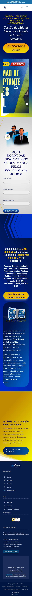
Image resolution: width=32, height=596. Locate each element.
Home (9, 477)
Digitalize (9, 575)
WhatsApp (8, 200)
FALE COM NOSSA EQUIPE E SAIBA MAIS (16, 295)
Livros (9, 487)
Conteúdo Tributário (13, 509)
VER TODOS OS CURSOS (13, 451)
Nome (7, 178)
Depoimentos (11, 490)
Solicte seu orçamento (11, 551)
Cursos (9, 484)
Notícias (9, 502)
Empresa (10, 480)
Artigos (9, 506)
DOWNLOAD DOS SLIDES (16, 48)
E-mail (8, 189)
